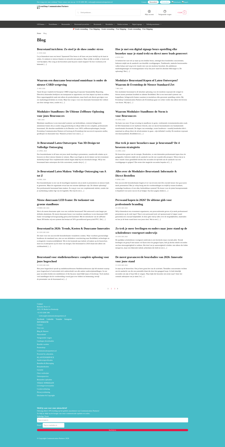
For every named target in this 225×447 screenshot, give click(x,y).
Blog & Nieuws (42, 331)
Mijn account (149, 14)
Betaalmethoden (43, 367)
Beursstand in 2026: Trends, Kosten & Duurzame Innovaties (73, 228)
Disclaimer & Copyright (46, 395)
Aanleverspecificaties (45, 360)
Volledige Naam (43, 416)
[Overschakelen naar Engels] (185, 2)
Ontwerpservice (43, 376)
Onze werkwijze (43, 373)
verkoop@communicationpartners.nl (100, 2)
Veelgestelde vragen (164, 14)
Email (40, 425)
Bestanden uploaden (44, 380)
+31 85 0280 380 (81, 2)
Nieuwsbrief (153, 2)
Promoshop (165, 2)
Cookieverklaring (43, 389)
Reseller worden (43, 344)
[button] (182, 12)
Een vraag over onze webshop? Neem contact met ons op (56, 2)
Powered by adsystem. (45, 354)
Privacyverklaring (43, 392)
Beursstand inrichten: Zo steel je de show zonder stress (70, 49)
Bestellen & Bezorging (45, 363)
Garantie (40, 370)
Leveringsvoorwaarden (45, 386)
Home (39, 33)
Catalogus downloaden (45, 341)
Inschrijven (112, 430)
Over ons (40, 328)
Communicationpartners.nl (47, 351)
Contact (144, 2)
